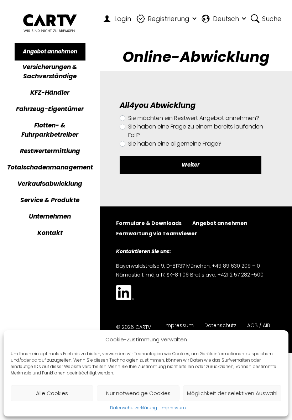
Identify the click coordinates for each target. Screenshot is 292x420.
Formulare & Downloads (149, 224)
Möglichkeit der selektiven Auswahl (232, 393)
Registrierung (168, 18)
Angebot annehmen (50, 51)
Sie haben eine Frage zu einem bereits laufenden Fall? (195, 130)
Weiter (190, 164)
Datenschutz (220, 326)
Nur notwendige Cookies (138, 393)
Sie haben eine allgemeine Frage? (174, 144)
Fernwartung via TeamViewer (156, 234)
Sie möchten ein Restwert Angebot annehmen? (193, 118)
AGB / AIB (258, 326)
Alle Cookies (52, 393)
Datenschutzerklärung (133, 408)
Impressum (173, 408)
